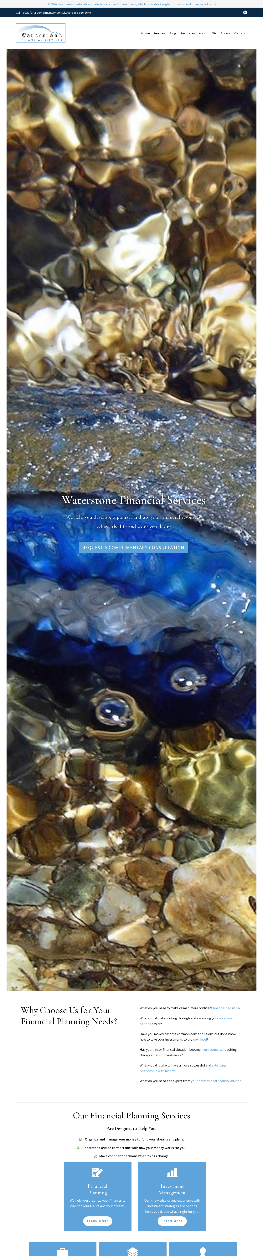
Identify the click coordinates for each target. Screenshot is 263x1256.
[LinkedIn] (245, 12)
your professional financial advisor (216, 1081)
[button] (145, 33)
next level (200, 1039)
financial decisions (226, 1008)
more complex (211, 1049)
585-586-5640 (82, 12)
